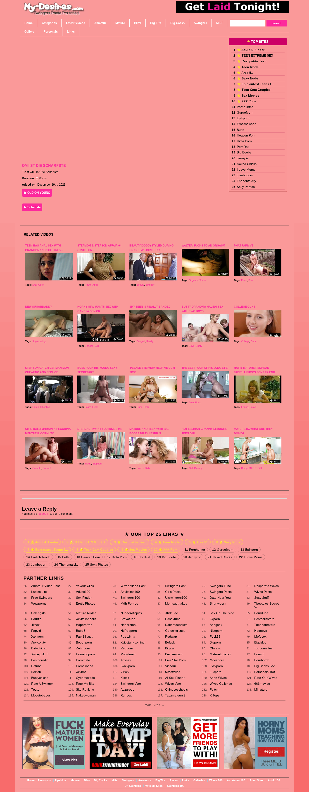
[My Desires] (54, 13)
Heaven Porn (246, 135)
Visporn (170, 666)
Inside (88, 463)
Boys (192, 346)
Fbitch (214, 689)
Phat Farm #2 (243, 245)
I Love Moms (246, 169)
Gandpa (89, 346)
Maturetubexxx (220, 654)
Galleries (199, 780)
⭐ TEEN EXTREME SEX (255, 55)
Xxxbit (125, 678)
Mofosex (260, 636)
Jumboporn (245, 175)
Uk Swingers (133, 785)
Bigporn (215, 642)
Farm (244, 280)
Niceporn (216, 630)
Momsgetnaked (176, 603)
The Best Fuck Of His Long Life (205, 367)
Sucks (202, 280)
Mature (75, 780)
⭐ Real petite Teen (251, 61)
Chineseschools (176, 689)
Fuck (95, 407)
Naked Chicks (247, 164)
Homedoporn (85, 654)
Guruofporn (245, 112)
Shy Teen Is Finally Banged (150, 306)
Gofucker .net (175, 630)
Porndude (261, 613)
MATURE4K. (256, 468)
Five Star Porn (175, 660)
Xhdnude (171, 613)
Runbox (126, 695)
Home (31, 780)
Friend (244, 407)
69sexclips (172, 672)
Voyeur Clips (85, 586)
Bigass (170, 648)
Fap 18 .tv (128, 636)
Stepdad (97, 463)
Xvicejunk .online (133, 642)
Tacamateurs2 (175, 695)
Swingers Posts (221, 591)
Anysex (126, 660)
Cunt (253, 341)
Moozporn (217, 660)
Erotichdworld (246, 124)
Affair (95, 284)
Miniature (261, 689)
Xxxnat (81, 672)
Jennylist (243, 158)
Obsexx (215, 648)
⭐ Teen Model (248, 67)
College (245, 341)
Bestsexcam (174, 654)
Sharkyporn (218, 603)
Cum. (140, 407)
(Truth (88, 284)
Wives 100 (216, 780)
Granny (198, 468)
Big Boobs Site (264, 666)
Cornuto (36, 468)
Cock (41, 284)
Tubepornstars (264, 625)
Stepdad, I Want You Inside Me (99, 429)
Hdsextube (173, 619)
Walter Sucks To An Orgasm (203, 245)
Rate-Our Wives (265, 678)
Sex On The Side (222, 613)
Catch (35, 407)
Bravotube (128, 619)
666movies (262, 683)
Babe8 (80, 630)
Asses (173, 780)
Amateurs (144, 780)
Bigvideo (260, 642)
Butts (240, 130)
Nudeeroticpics (131, 613)
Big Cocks (100, 780)
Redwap (171, 636)
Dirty (147, 468)
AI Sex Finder (175, 678)
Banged (141, 341)
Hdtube (36, 666)
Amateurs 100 (236, 780)
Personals (44, 780)
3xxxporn (216, 666)
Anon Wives (218, 678)
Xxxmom (37, 636)
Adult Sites (257, 780)
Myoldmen (128, 654)
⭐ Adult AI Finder (250, 50)
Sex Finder (84, 597)
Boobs (140, 468)
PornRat (243, 146)
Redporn (127, 648)
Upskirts (60, 780)
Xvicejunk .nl (40, 654)
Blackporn (128, 666)
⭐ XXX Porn (246, 101)
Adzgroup (127, 689)
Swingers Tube (220, 586)
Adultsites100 (130, 591)
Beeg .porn (84, 642)
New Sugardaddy (38, 306)
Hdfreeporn (129, 630)
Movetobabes (41, 695)
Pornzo (36, 619)
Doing (244, 468)
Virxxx (125, 672)
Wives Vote (173, 683)
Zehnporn (83, 648)
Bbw (87, 780)
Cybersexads (85, 678)
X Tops (214, 695)
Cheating (45, 407)
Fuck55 (215, 636)
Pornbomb (261, 660)
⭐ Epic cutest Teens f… (255, 84)
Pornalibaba (84, 666)
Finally (149, 341)
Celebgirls (38, 613)
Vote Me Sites (154, 785)
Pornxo (259, 654)
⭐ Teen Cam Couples (254, 89)
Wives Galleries (221, 683)
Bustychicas (39, 678)
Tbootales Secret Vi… (266, 605)
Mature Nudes (86, 613)
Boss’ (88, 407)
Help (146, 407)
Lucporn (215, 672)
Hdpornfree (84, 625)
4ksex (35, 625)
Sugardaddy (38, 341)
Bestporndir (39, 660)
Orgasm (193, 280)
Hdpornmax (129, 625)
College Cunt (244, 306)
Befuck (170, 642)
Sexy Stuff (261, 597)
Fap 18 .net (84, 636)
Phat (250, 280)
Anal (34, 284)
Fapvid (36, 630)
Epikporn (243, 118)
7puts (35, 689)
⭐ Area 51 (245, 72)
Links (185, 780)
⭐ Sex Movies (248, 95)
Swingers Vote (131, 683)
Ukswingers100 (176, 597)
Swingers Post (175, 586)
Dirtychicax (39, 648)
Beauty (140, 284)
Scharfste (33, 207)
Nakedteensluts (176, 625)
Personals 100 (264, 672)
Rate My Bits (85, 683)
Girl (97, 346)
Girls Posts (173, 591)
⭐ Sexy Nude (247, 78)
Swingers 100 (130, 597)
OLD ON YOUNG (38, 192)
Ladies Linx (39, 591)
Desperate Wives (266, 586)
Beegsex (216, 625)
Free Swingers (41, 597)
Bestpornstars (264, 619)
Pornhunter (245, 107)
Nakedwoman (86, 695)
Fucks (253, 407)
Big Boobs (244, 152)
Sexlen (36, 672)
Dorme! (47, 468)
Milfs (115, 780)
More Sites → (154, 705)
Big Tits (160, 780)
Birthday (149, 284)
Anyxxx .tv (38, 642)
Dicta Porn (244, 141)
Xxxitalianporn (86, 619)
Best (191, 402)
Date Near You (220, 597)
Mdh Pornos (129, 603)
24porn (215, 619)
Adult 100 (274, 780)
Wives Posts (263, 591)
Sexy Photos (246, 187)
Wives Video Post (133, 586)
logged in (43, 513)
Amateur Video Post (45, 586)
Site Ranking (85, 689)
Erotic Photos (85, 603)
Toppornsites (263, 648)
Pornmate (83, 660)
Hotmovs (260, 630)
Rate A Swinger (42, 683)
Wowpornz (38, 603)
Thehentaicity (246, 181)
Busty (199, 346)
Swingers (128, 780)
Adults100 (83, 591)
